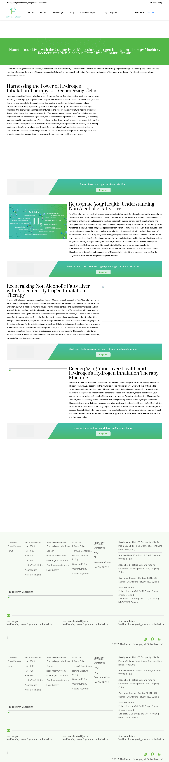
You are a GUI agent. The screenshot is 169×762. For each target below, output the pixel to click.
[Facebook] (152, 639)
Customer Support (88, 12)
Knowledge (58, 12)
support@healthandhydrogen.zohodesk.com (27, 3)
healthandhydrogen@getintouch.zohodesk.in (29, 624)
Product (43, 12)
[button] (43, 13)
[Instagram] (145, 639)
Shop (71, 12)
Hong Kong (157, 3)
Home (31, 12)
